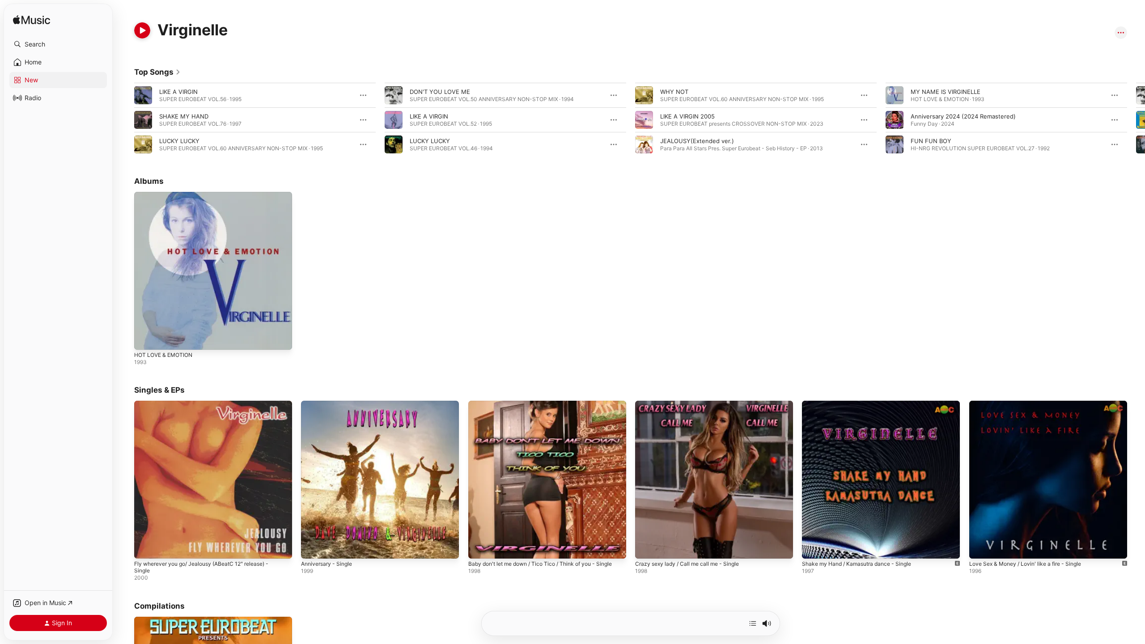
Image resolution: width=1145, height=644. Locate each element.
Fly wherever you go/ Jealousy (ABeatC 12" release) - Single (209, 408)
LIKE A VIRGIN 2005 (687, 116)
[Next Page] (1136, 119)
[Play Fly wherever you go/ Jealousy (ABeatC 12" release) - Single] (145, 548)
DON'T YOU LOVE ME (440, 91)
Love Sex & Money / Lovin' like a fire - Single (1031, 404)
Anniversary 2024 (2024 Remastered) (963, 116)
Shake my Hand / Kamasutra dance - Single (862, 404)
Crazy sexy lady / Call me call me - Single (692, 404)
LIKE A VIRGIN (178, 91)
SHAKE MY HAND (183, 116)
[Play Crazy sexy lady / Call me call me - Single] (646, 548)
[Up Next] (752, 623)
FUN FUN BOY (931, 140)
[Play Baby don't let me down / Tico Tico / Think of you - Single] (479, 548)
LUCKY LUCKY (179, 140)
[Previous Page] (125, 119)
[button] (58, 44)
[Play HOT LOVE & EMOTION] (145, 338)
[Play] (142, 30)
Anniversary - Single (329, 404)
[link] (157, 72)
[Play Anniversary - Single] (312, 548)
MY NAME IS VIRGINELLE (945, 91)
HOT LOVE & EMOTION (166, 195)
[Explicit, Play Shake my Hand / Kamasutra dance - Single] (813, 548)
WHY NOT (674, 91)
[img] (31, 20)
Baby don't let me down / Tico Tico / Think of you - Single (539, 408)
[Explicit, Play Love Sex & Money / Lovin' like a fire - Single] (980, 548)
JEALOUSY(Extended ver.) (697, 140)
